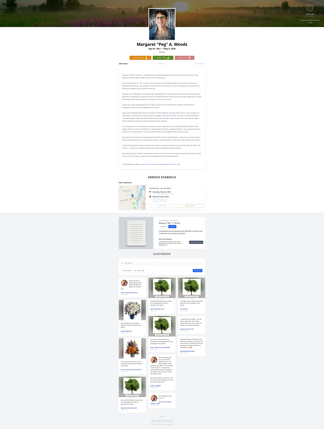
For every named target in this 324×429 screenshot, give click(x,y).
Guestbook (200, 64)
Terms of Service (167, 421)
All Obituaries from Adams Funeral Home (310, 20)
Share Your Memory (196, 242)
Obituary (123, 64)
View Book (163, 226)
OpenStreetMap (164, 424)
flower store (176, 164)
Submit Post (197, 270)
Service (161, 64)
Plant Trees (190, 205)
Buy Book (172, 226)
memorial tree (146, 164)
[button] (132, 195)
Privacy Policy (157, 421)
